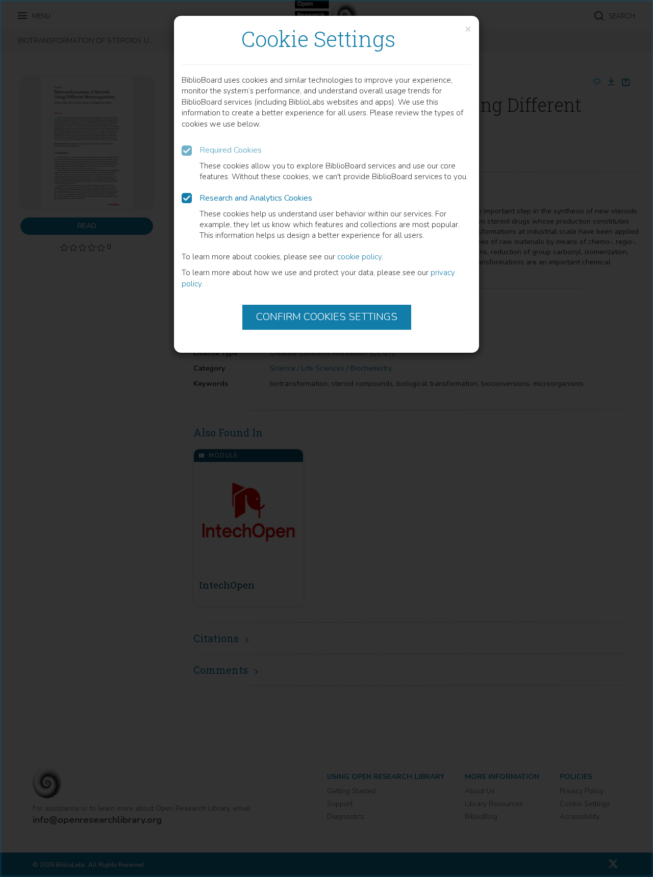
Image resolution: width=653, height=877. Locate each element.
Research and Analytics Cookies (255, 198)
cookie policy (359, 257)
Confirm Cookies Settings (326, 317)
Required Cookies (230, 150)
